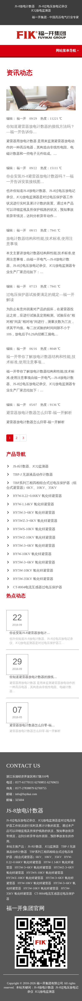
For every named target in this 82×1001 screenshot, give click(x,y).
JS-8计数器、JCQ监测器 (31, 466)
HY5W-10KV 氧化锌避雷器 (33, 570)
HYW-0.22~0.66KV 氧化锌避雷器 (37, 496)
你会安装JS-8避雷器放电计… (29, 633)
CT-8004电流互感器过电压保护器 (37, 587)
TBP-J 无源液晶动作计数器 (33, 474)
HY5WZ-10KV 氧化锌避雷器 (34, 537)
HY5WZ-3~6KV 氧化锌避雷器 (35, 520)
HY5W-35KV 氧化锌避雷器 (33, 579)
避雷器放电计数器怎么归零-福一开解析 (39, 413)
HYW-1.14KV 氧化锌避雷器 (33, 504)
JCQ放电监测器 (41, 10)
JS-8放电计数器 (25, 6)
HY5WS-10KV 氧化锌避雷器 (34, 529)
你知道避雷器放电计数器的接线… (33, 677)
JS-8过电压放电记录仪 (52, 6)
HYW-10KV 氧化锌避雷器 (32, 554)
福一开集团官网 (25, 908)
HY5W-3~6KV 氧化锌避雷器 (34, 512)
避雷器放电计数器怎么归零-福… (32, 725)
